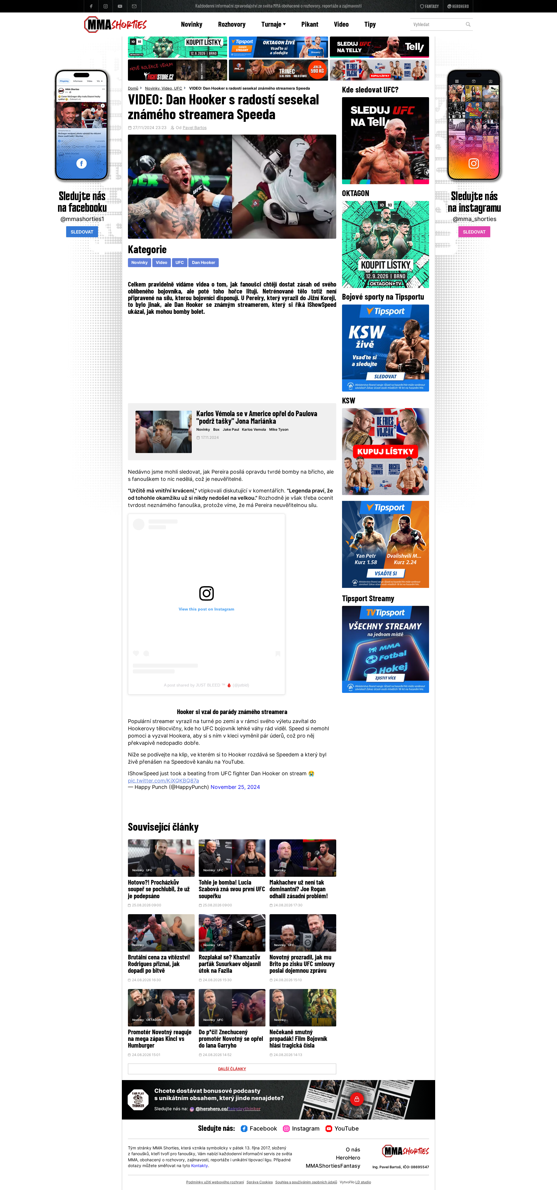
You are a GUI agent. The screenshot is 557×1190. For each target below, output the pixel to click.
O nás (353, 1150)
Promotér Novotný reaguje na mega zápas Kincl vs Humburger (159, 1039)
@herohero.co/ (228, 1109)
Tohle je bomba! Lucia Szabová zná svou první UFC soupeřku (232, 890)
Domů (133, 88)
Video (341, 24)
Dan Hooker (203, 263)
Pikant (309, 24)
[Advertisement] (232, 358)
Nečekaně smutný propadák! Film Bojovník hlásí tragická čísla (298, 1039)
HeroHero (348, 1158)
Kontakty (199, 1166)
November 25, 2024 (235, 787)
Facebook (263, 1129)
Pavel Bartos (195, 128)
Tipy (370, 24)
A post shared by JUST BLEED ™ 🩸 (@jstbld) (206, 685)
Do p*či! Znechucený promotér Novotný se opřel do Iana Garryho (231, 1039)
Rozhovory (232, 24)
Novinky (191, 24)
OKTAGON (153, 1020)
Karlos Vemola (254, 430)
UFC (178, 88)
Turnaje (271, 24)
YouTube (346, 1129)
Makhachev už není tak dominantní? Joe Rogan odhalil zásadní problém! (299, 890)
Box (216, 430)
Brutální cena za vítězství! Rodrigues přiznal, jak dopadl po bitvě (159, 964)
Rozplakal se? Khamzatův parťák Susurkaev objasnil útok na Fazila (230, 964)
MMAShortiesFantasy (333, 1166)
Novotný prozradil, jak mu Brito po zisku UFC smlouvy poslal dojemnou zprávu (302, 964)
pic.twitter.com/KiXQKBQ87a (163, 781)
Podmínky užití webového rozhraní (215, 1182)
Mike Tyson (278, 430)
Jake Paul (231, 430)
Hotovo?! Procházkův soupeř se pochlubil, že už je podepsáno (159, 890)
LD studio (363, 1182)
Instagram (306, 1129)
